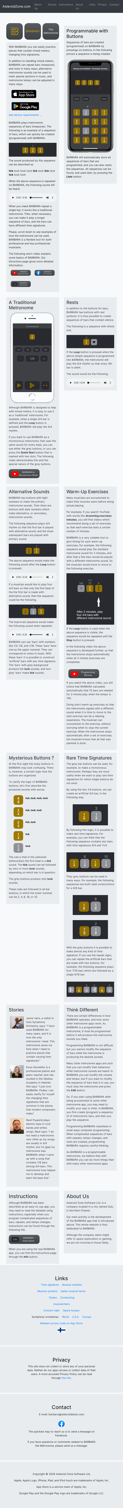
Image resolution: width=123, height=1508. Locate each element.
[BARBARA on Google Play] (24, 106)
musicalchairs (61, 1304)
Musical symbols (47, 1291)
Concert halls (51, 1310)
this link (66, 1377)
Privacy (102, 4)
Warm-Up (38, 6)
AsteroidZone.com (16, 6)
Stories (52, 4)
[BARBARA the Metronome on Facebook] (61, 1423)
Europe (86, 1316)
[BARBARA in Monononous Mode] (33, 473)
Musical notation (72, 1284)
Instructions (66, 4)
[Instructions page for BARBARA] (21, 283)
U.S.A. (75, 1316)
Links (92, 4)
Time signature (50, 1284)
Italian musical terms (73, 1291)
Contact (114, 4)
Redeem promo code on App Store (61, 1323)
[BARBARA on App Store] (32, 31)
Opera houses (71, 1310)
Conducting (67, 1297)
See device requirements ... (25, 114)
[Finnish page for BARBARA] (61, 1329)
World (65, 1316)
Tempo (53, 1297)
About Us (79, 6)
